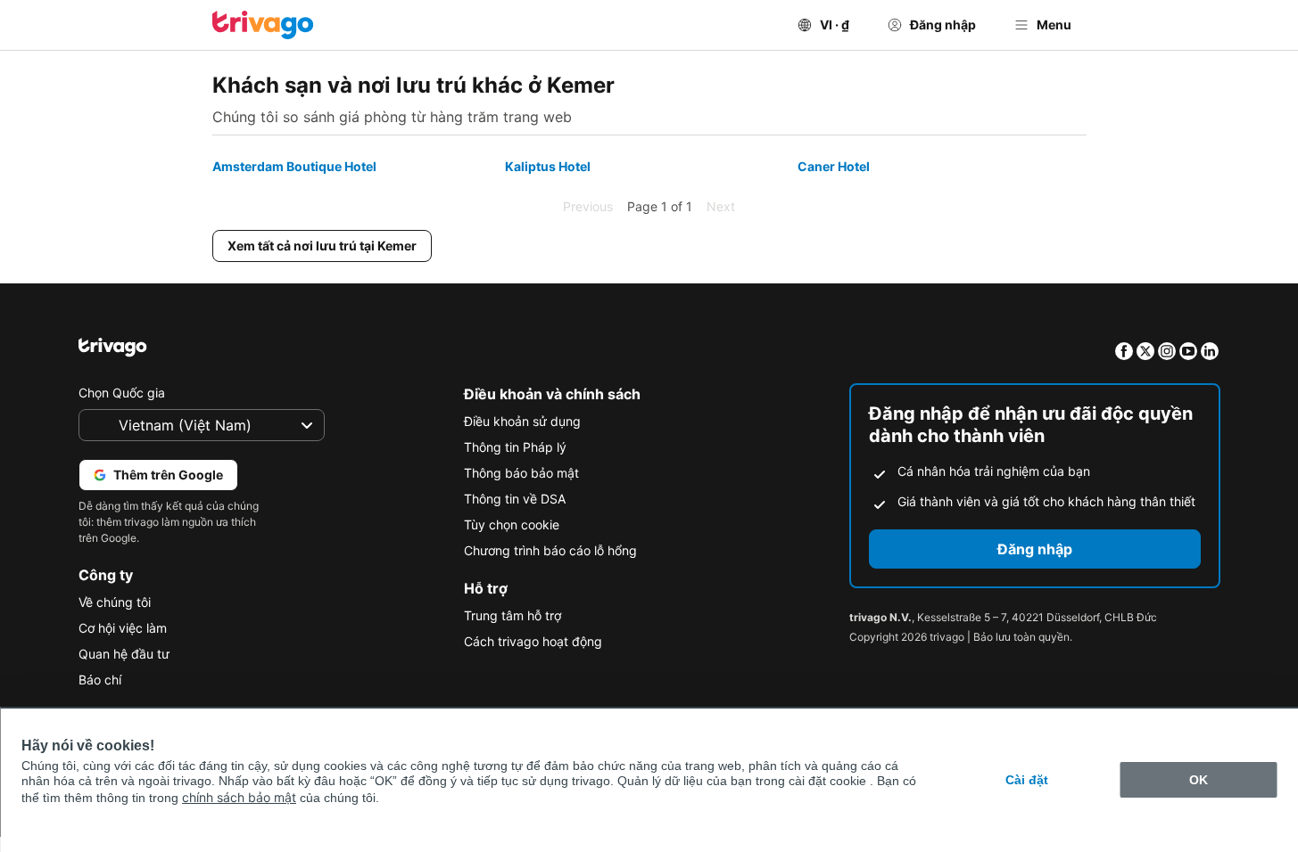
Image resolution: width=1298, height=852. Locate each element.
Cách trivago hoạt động (533, 641)
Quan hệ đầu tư (124, 653)
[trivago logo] (263, 25)
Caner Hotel (834, 166)
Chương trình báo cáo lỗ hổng (550, 550)
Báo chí (100, 679)
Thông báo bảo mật (521, 472)
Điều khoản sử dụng (522, 421)
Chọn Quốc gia (122, 392)
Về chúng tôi (115, 602)
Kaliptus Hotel (548, 166)
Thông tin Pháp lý (515, 447)
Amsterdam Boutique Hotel (294, 166)
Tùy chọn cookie (511, 524)
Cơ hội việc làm (123, 627)
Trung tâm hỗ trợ (512, 615)
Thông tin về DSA (515, 498)
